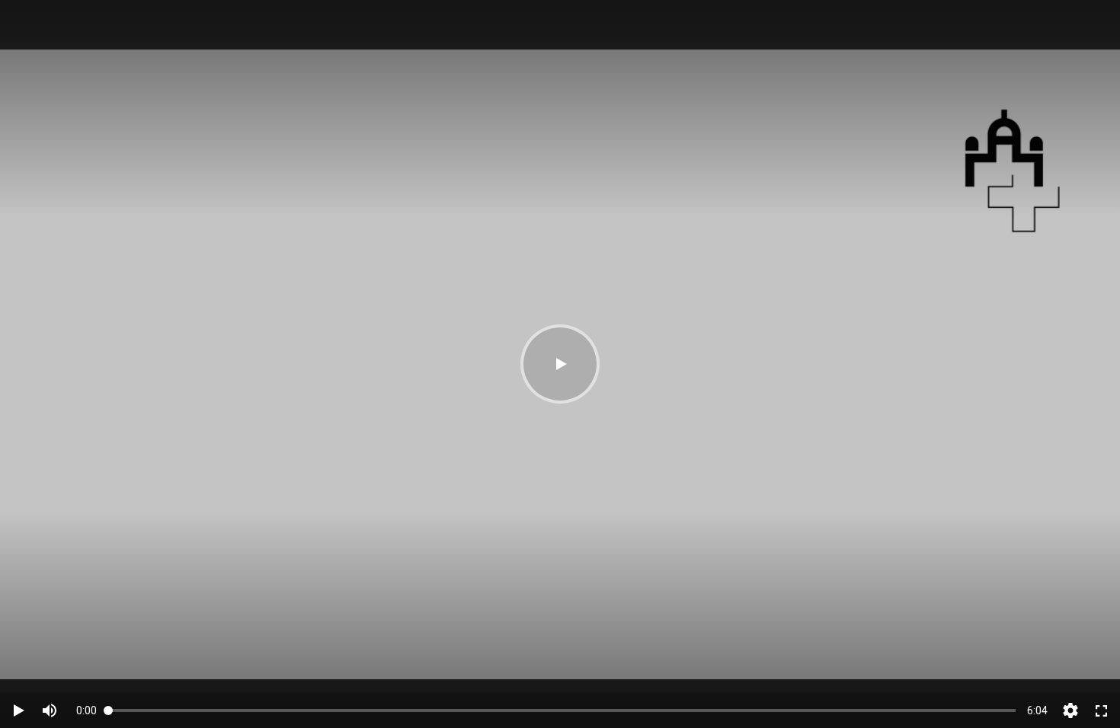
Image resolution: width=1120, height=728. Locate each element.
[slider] (562, 710)
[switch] (49, 710)
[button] (560, 364)
